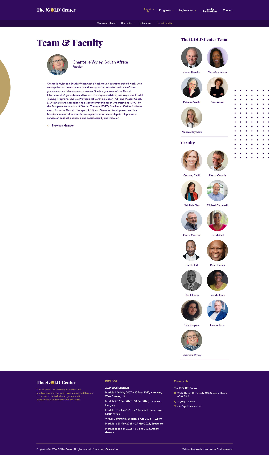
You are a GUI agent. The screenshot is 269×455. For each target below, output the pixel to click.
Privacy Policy (99, 449)
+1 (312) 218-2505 (186, 402)
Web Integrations (225, 449)
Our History (127, 23)
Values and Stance (106, 23)
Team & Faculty (164, 23)
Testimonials (145, 23)
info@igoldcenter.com (189, 406)
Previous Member (63, 126)
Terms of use (112, 449)
